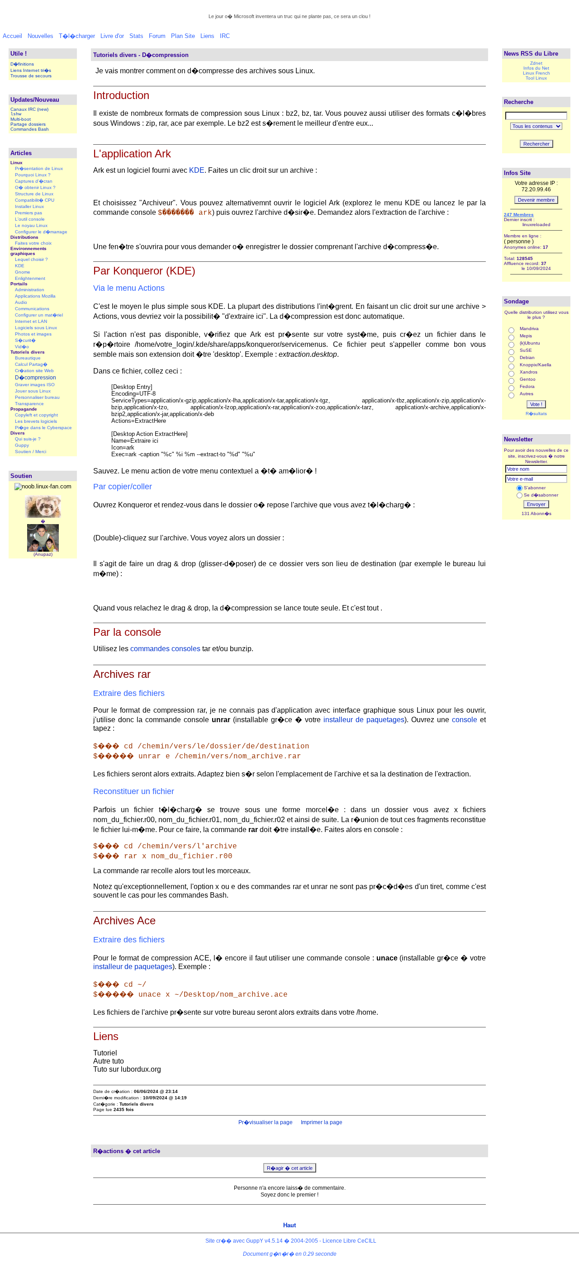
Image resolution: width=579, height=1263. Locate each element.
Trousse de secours (31, 75)
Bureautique (28, 357)
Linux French (536, 73)
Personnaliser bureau (37, 397)
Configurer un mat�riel (39, 314)
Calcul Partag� (31, 364)
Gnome (22, 272)
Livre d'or (112, 36)
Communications (32, 308)
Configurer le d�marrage (41, 231)
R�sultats (536, 413)
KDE (19, 265)
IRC (225, 36)
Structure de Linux (34, 193)
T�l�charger (77, 36)
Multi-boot (20, 119)
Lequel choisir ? (31, 259)
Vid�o (22, 346)
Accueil (12, 36)
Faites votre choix (33, 243)
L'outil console (30, 219)
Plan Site (183, 36)
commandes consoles (165, 649)
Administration (29, 289)
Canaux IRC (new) (29, 109)
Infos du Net (536, 68)
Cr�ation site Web (34, 370)
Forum (157, 36)
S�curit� (25, 340)
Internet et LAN (31, 321)
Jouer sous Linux (33, 390)
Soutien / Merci (30, 451)
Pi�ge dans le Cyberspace (43, 427)
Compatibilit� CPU (34, 200)
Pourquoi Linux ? (33, 174)
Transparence (29, 403)
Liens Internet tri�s (30, 70)
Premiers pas (28, 212)
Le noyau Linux (31, 225)
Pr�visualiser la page (265, 1122)
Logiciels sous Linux (36, 327)
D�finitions (22, 63)
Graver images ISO (35, 384)
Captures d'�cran (33, 181)
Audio (21, 302)
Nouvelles (40, 36)
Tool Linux (536, 78)
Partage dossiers (28, 124)
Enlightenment (30, 278)
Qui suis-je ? (28, 438)
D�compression (35, 377)
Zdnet (536, 63)
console (464, 720)
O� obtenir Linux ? (35, 187)
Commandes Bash (29, 129)
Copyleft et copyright (36, 414)
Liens (207, 36)
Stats (136, 36)
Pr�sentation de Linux (39, 168)
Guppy (22, 445)
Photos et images (33, 333)
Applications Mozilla (35, 295)
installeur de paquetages (363, 720)
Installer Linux (29, 206)
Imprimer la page (320, 1122)
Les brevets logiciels (36, 421)
